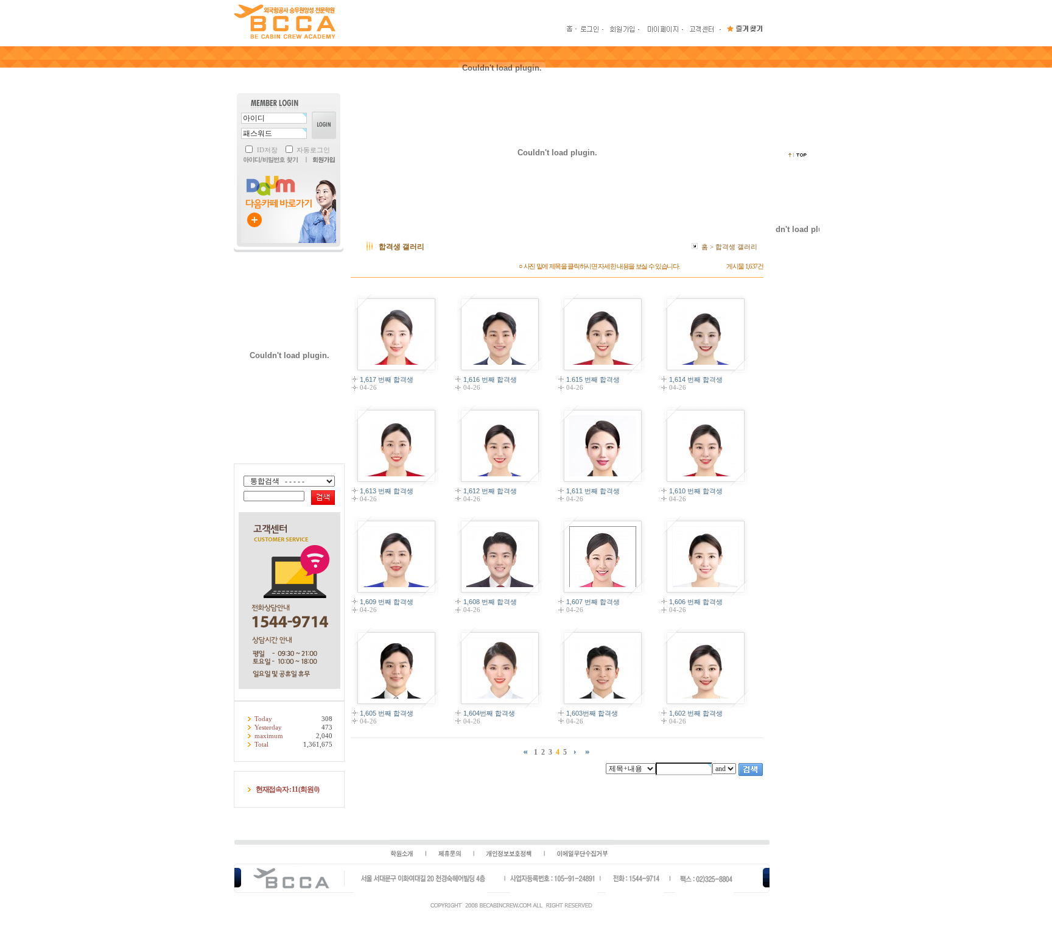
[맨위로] (797, 155)
